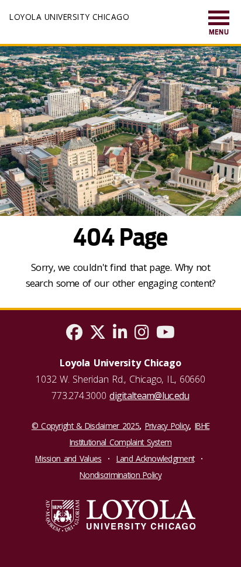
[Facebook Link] (74, 334)
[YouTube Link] (165, 334)
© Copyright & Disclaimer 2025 (85, 425)
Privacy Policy (167, 425)
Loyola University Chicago (69, 16)
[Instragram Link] (142, 334)
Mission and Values (68, 458)
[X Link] (97, 334)
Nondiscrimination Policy (120, 474)
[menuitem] (218, 24)
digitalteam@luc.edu (149, 395)
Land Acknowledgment (155, 458)
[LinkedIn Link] (120, 334)
